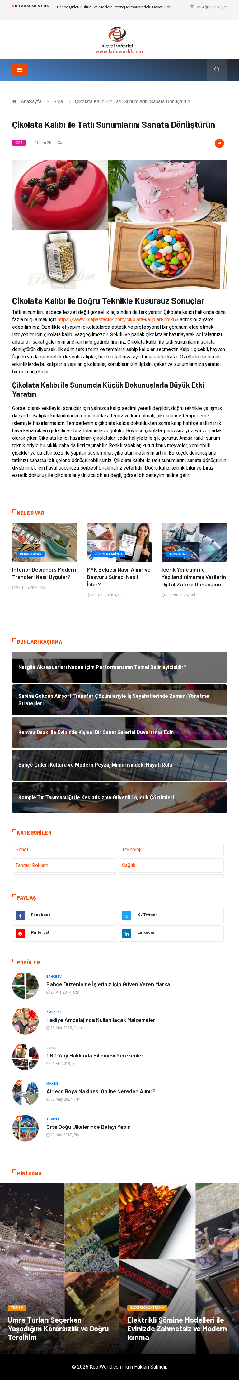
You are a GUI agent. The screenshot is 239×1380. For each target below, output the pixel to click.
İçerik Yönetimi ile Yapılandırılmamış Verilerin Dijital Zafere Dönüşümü (194, 577)
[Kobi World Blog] (119, 39)
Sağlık (128, 865)
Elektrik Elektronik (147, 1307)
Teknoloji (178, 554)
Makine (52, 1083)
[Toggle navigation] (19, 70)
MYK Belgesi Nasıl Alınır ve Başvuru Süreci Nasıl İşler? (119, 577)
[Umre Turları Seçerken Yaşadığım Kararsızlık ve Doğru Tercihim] (60, 1268)
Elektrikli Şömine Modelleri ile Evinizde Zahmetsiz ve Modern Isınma (177, 1328)
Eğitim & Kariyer (108, 554)
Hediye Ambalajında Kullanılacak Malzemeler (100, 1019)
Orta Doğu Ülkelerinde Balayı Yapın (88, 1126)
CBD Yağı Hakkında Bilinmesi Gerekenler (94, 1055)
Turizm (52, 1119)
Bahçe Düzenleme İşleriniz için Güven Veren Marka (108, 984)
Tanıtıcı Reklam (32, 865)
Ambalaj (53, 1012)
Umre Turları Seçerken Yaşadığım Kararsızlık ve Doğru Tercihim (58, 1328)
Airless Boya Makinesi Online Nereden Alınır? (101, 1091)
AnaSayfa (31, 102)
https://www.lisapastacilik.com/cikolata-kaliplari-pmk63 (118, 320)
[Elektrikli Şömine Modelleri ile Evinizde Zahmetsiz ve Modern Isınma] (179, 1268)
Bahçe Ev (54, 976)
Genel (22, 849)
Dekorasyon (30, 554)
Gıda (58, 102)
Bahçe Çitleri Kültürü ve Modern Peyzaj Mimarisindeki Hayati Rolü (114, 7)
